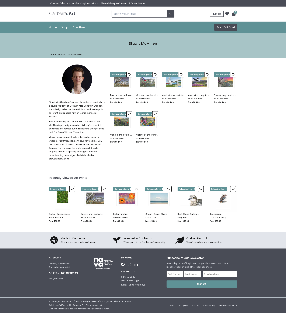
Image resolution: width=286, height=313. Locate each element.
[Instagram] (129, 264)
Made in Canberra (73, 238)
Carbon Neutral (196, 238)
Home (51, 54)
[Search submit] (170, 13)
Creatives (61, 54)
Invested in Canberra (137, 238)
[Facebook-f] (123, 264)
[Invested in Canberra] (117, 240)
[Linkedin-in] (136, 264)
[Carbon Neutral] (179, 240)
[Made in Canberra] (54, 240)
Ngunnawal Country (100, 309)
